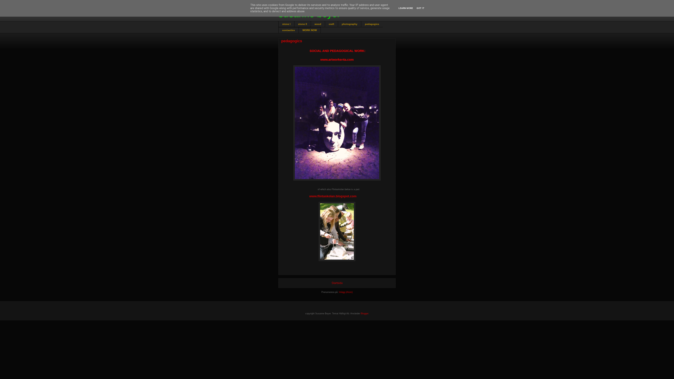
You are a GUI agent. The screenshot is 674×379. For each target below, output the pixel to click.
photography (349, 24)
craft (331, 24)
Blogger (364, 313)
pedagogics (372, 24)
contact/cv (288, 30)
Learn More (405, 8)
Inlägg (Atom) (346, 292)
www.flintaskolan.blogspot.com (332, 196)
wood (318, 24)
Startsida (337, 282)
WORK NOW (309, 30)
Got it (420, 8)
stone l (286, 24)
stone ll (302, 24)
